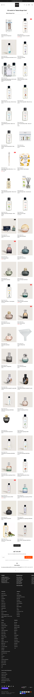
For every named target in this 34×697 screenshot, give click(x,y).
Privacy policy (7, 692)
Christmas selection (4, 625)
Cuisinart (15, 636)
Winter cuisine (3, 635)
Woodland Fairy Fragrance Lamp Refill (23, 35)
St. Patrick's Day (3, 664)
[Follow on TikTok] (11, 686)
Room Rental (3, 682)
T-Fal (15, 648)
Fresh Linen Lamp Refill (21, 57)
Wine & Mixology (19, 601)
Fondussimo (16, 638)
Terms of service (12, 692)
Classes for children (4, 674)
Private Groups (3, 677)
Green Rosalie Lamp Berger (5, 279)
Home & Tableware (19, 603)
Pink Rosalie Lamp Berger (5, 344)
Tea (1, 667)
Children (18, 609)
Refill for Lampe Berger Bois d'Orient (23, 475)
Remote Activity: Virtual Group (5, 680)
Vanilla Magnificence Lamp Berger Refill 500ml (25, 518)
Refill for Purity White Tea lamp (22, 79)
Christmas (2, 656)
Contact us (3, 601)
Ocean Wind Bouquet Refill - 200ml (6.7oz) (8, 123)
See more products (17, 545)
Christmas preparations (4, 659)
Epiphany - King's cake (4, 641)
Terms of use (3, 603)
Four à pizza (16, 640)
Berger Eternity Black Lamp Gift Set (7, 431)
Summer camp (3, 627)
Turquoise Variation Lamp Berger (23, 301)
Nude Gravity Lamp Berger (22, 236)
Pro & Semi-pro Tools (20, 611)
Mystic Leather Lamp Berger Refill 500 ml (24, 540)
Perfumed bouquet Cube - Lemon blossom (24, 191)
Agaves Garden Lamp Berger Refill (23, 431)
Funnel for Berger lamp (21, 344)
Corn (2, 654)
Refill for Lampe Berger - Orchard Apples (7, 301)
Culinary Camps (3, 675)
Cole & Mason (16, 635)
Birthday (2, 622)
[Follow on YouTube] (8, 686)
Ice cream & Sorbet (4, 646)
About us (2, 600)
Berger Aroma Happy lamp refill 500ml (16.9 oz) (8, 57)
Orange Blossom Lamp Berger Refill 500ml (8, 453)
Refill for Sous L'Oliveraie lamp (6, 540)
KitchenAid (15, 643)
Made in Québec (3, 661)
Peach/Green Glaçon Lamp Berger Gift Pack (8, 475)
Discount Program (4, 611)
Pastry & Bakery (19, 595)
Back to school (3, 662)
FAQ (2, 609)
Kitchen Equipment (4, 595)
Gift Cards (18, 614)
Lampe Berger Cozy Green (5, 236)
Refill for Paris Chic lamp (21, 213)
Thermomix (16, 646)
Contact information (8, 693)
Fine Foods (18, 598)
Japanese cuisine (3, 636)
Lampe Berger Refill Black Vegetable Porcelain (25, 388)
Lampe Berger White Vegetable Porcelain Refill (8, 388)
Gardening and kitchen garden (5, 651)
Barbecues (15, 630)
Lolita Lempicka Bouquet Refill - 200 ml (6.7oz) (8, 191)
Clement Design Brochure (5, 614)
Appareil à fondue (16, 625)
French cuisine (3, 633)
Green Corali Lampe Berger (22, 366)
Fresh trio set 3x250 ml (21, 146)
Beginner (2, 638)
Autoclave (15, 628)
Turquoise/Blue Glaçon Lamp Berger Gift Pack (25, 496)
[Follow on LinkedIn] (13, 686)
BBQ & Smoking (19, 606)
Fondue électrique (16, 641)
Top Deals (18, 616)
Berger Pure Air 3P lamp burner (6, 35)
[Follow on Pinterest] (6, 686)
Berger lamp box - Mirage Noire (6, 366)
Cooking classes (3, 672)
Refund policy (3, 606)
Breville (15, 633)
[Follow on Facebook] (2, 686)
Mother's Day (3, 643)
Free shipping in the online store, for (11, 567)
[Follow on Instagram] (4, 686)
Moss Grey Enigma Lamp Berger (23, 279)
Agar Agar (15, 622)
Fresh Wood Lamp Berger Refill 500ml (23, 453)
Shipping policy (3, 608)
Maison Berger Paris (4, 34)
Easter (2, 657)
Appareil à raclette (17, 627)
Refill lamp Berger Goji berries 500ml (7, 496)
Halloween (2, 648)
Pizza (17, 608)
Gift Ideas (2, 649)
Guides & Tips (3, 593)
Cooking (18, 593)
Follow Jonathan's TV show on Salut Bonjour (6, 617)
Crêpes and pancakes (4, 630)
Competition (3, 598)
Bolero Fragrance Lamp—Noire (6, 518)
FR (24, 4)
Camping (2, 628)
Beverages (18, 600)
